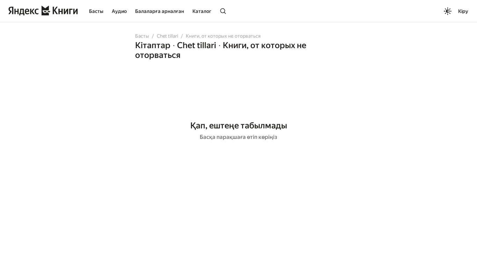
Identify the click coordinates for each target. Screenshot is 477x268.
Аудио (119, 11)
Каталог (201, 11)
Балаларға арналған (159, 11)
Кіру (463, 11)
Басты (96, 11)
